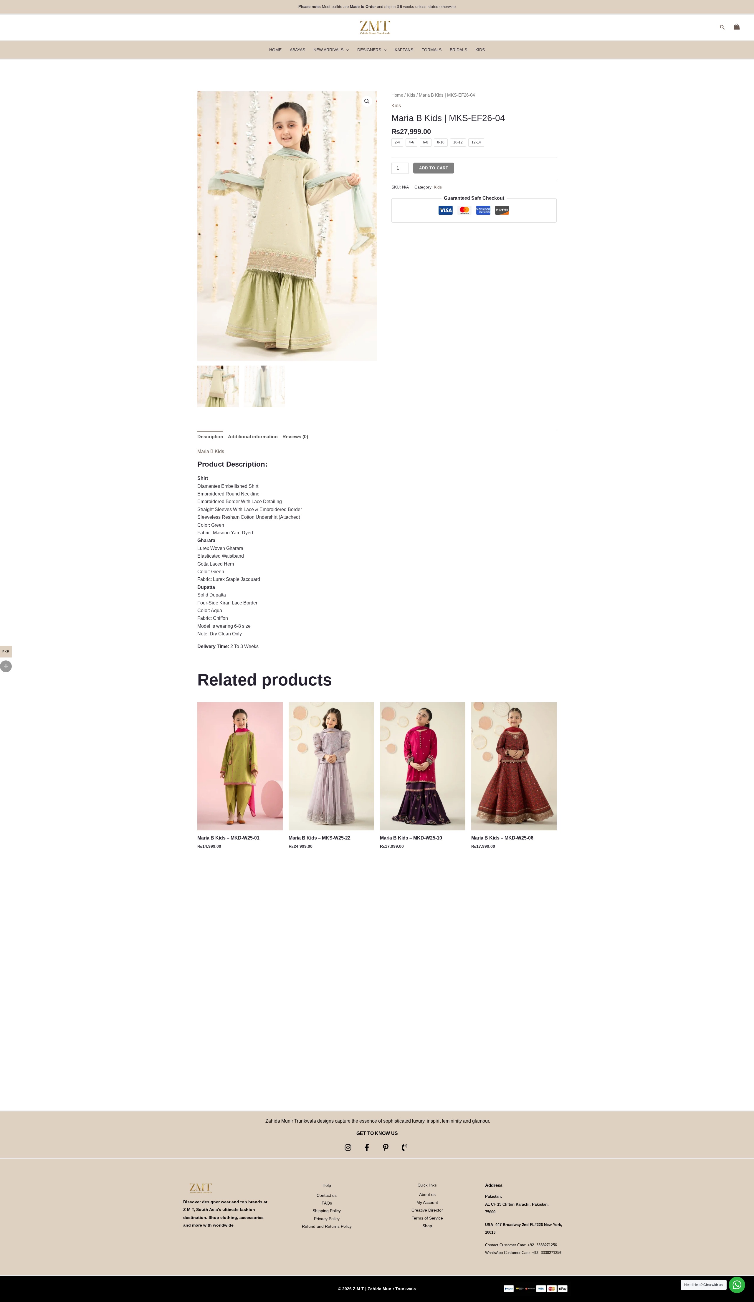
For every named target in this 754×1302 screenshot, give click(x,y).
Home (397, 95)
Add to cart (433, 168)
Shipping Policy (326, 1210)
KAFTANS (404, 49)
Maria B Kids (210, 451)
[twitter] (386, 1147)
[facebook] (367, 1147)
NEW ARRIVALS (328, 49)
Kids (411, 95)
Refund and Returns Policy (327, 1226)
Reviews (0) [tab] (295, 436)
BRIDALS (458, 49)
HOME (275, 49)
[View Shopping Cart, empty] (736, 27)
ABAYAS (297, 49)
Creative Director (427, 1210)
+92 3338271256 (542, 1245)
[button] (722, 27)
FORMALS (431, 49)
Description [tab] (210, 436)
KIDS (480, 49)
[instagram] (348, 1147)
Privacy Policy (327, 1218)
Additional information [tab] (253, 436)
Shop (427, 1225)
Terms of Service (427, 1218)
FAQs (327, 1203)
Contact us (327, 1195)
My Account (427, 1202)
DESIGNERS (369, 49)
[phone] (405, 1147)
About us (427, 1194)
